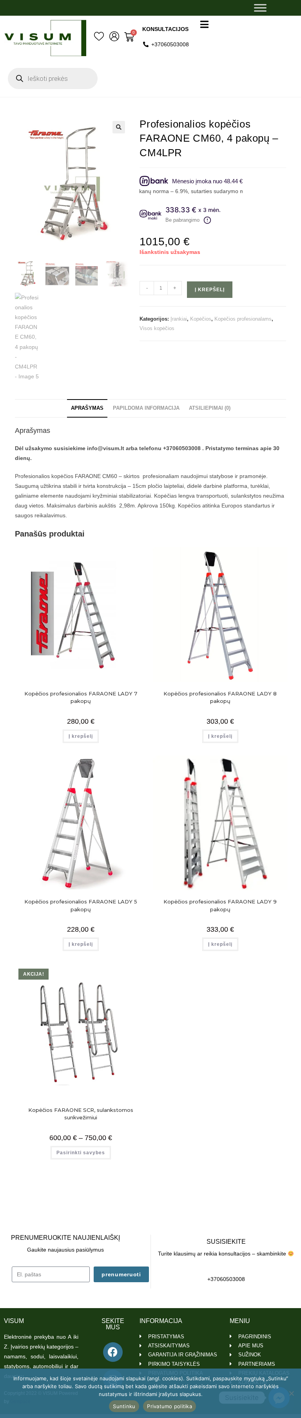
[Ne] (291, 1393)
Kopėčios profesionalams (243, 319)
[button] (118, 127)
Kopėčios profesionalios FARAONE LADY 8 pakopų (220, 697)
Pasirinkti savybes (80, 1152)
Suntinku (124, 1406)
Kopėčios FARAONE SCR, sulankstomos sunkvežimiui (80, 1114)
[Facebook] (113, 1352)
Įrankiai (178, 319)
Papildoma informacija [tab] (146, 408)
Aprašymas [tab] (87, 408)
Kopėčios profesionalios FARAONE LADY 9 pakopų (220, 905)
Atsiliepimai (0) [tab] (209, 408)
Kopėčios (200, 319)
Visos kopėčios (157, 328)
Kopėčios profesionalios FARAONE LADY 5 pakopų (80, 905)
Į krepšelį (210, 289)
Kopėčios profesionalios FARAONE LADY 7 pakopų (80, 697)
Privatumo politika (169, 1406)
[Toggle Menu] (260, 7)
